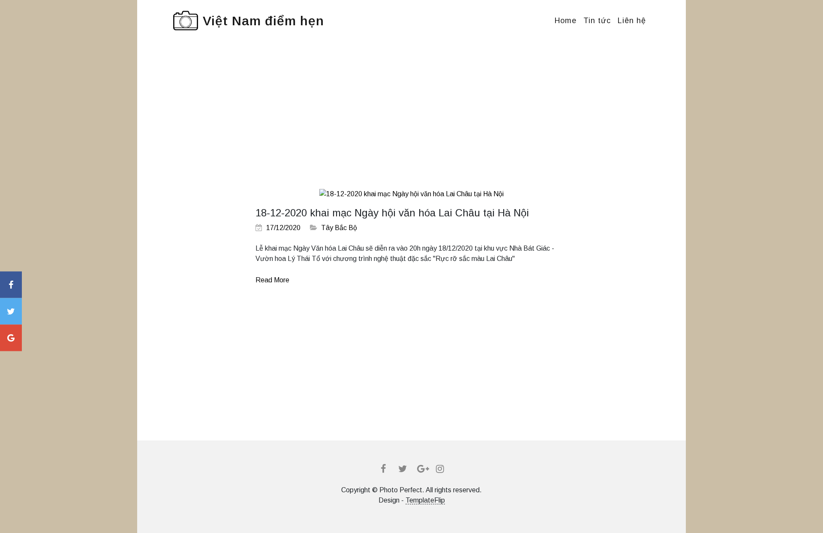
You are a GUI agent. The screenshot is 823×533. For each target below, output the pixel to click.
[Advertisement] (411, 122)
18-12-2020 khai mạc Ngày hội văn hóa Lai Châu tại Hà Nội (392, 213)
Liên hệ (632, 20)
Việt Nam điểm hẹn (263, 21)
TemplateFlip (425, 500)
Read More (272, 280)
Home (566, 20)
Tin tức (597, 20)
